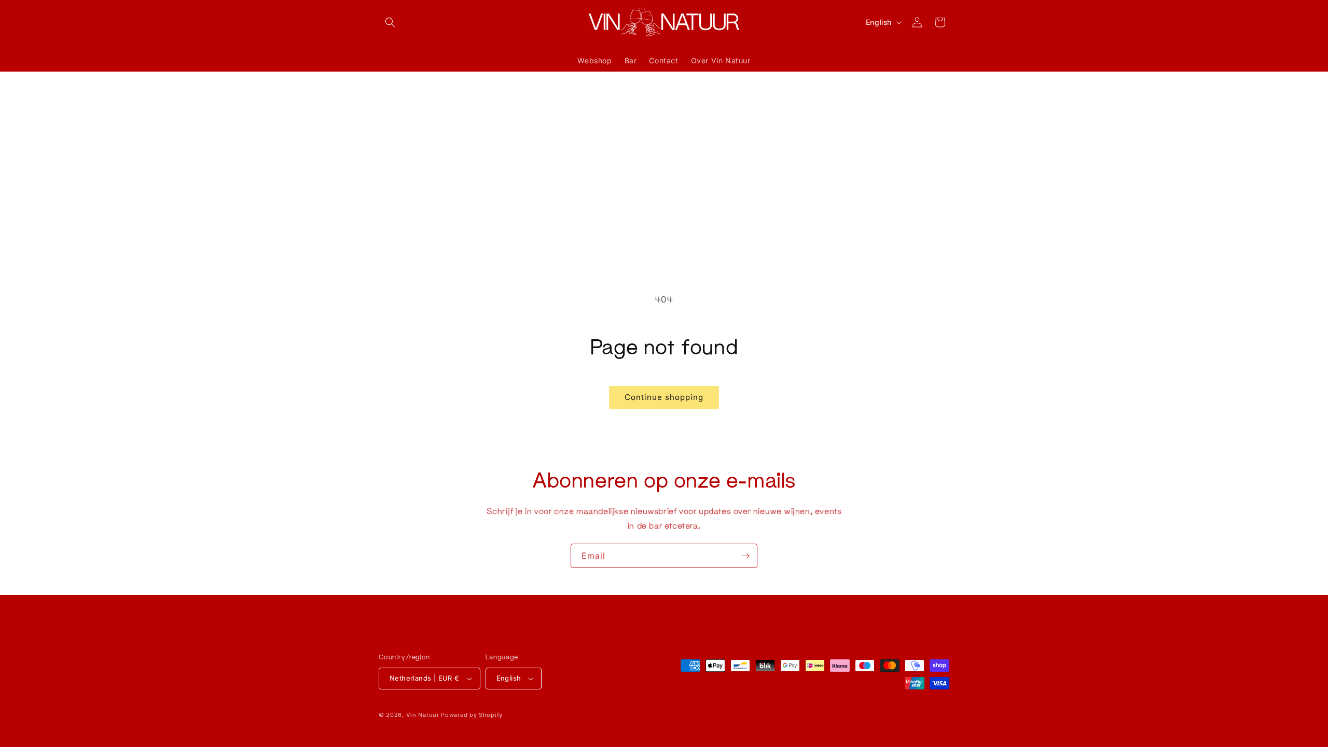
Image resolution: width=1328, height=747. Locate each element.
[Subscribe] (745, 556)
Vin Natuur (422, 714)
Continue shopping (664, 397)
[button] (390, 22)
